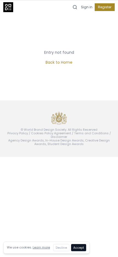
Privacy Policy (17, 133)
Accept (78, 247)
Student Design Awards (65, 144)
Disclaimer (59, 137)
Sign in (86, 7)
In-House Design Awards (64, 140)
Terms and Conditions (91, 133)
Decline (61, 247)
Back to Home (59, 62)
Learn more (41, 247)
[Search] (75, 7)
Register (104, 7)
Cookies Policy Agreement (51, 133)
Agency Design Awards (26, 140)
